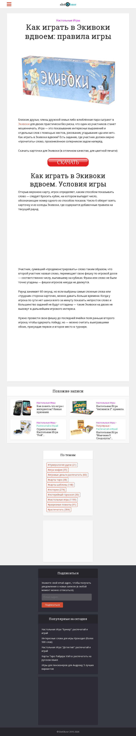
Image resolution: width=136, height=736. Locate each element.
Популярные (102, 425)
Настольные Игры (68, 20)
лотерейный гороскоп (64, 494)
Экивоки (24, 124)
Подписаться (52, 604)
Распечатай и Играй (47, 425)
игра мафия (58, 469)
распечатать (59, 509)
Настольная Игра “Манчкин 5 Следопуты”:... (107, 435)
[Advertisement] (68, 239)
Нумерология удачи (62, 464)
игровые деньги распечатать (68, 474)
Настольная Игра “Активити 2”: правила (110, 408)
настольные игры (62, 499)
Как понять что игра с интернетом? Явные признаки (50, 409)
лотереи (57, 489)
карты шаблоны (61, 484)
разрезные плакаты (62, 504)
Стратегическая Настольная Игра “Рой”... (47, 432)
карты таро (58, 479)
